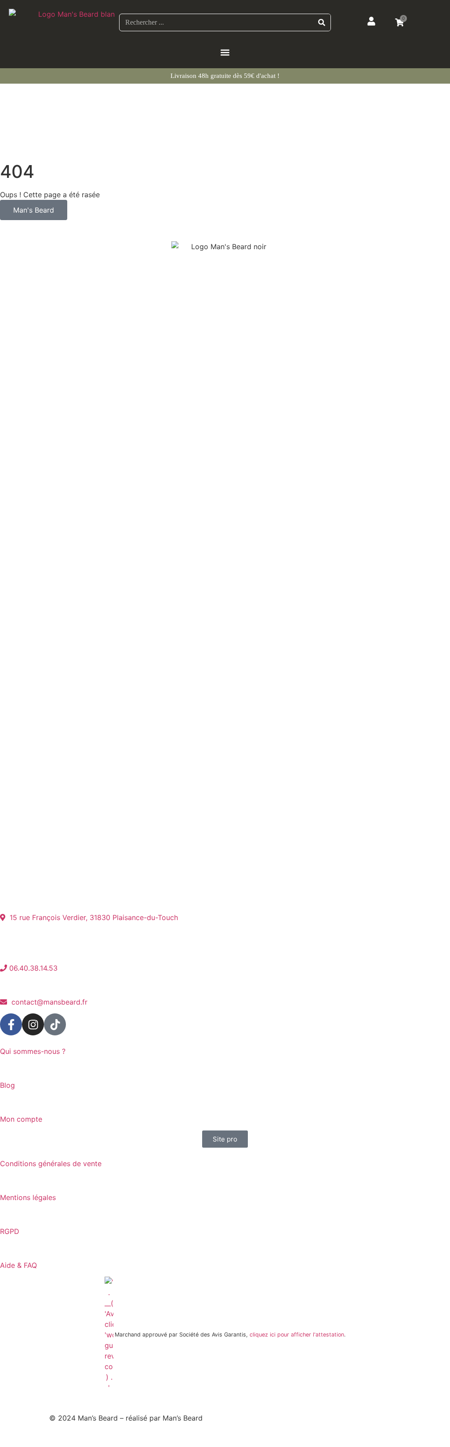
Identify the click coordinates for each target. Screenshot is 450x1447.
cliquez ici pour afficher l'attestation (297, 1334)
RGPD (9, 1231)
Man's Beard (33, 210)
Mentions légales (29, 1197)
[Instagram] (33, 1024)
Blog (7, 1085)
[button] (225, 52)
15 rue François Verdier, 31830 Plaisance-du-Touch (91, 917)
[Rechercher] (321, 22)
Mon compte (22, 1119)
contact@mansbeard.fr (47, 1002)
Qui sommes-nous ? (32, 1051)
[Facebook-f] (11, 1024)
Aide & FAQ (18, 1265)
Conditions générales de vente (51, 1163)
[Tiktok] (55, 1024)
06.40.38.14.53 (32, 968)
